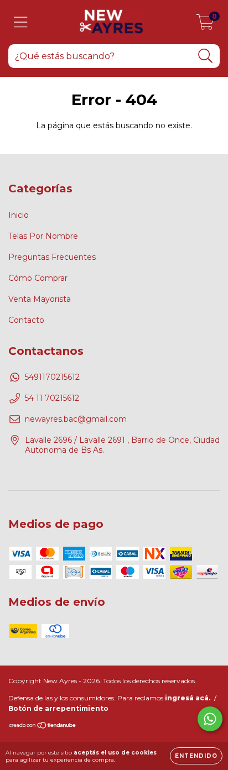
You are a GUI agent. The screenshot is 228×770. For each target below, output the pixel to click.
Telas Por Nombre (43, 236)
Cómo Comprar (38, 278)
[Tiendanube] (42, 726)
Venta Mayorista (39, 299)
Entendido (196, 755)
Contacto (26, 320)
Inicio (18, 215)
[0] (205, 25)
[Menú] (20, 22)
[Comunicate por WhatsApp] (210, 718)
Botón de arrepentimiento (58, 708)
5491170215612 (52, 377)
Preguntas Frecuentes (52, 257)
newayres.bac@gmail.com (76, 419)
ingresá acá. (187, 698)
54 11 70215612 (52, 398)
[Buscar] (206, 56)
